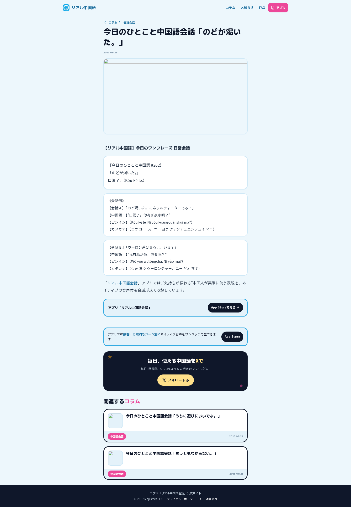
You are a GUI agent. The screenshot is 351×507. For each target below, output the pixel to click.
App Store (232, 337)
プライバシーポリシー (181, 499)
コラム (230, 7)
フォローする (178, 380)
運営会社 (211, 499)
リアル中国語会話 (122, 282)
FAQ (262, 7)
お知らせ (247, 7)
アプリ (281, 7)
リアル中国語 (83, 7)
